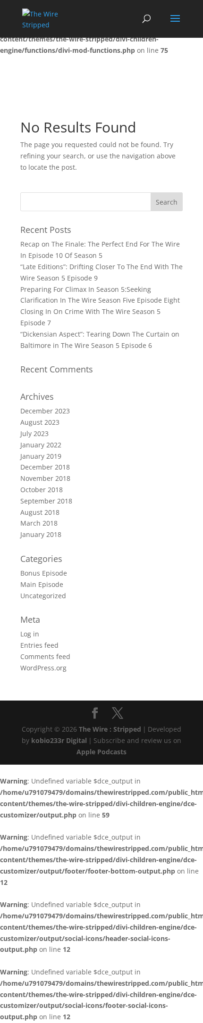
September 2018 (46, 500)
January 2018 (40, 534)
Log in (29, 633)
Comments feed (45, 656)
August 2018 (39, 512)
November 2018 (45, 478)
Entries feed (39, 645)
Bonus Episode (43, 573)
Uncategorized (43, 595)
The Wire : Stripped (110, 729)
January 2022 (40, 444)
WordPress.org (43, 667)
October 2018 (41, 489)
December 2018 (45, 466)
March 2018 (39, 523)
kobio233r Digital (59, 740)
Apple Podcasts (101, 751)
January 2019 (40, 456)
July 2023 (34, 433)
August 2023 (39, 422)
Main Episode (41, 584)
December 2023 (45, 410)
